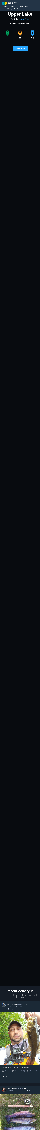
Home (6, 6)
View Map (20, 48)
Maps (12, 6)
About (27, 6)
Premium (19, 6)
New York (24, 19)
